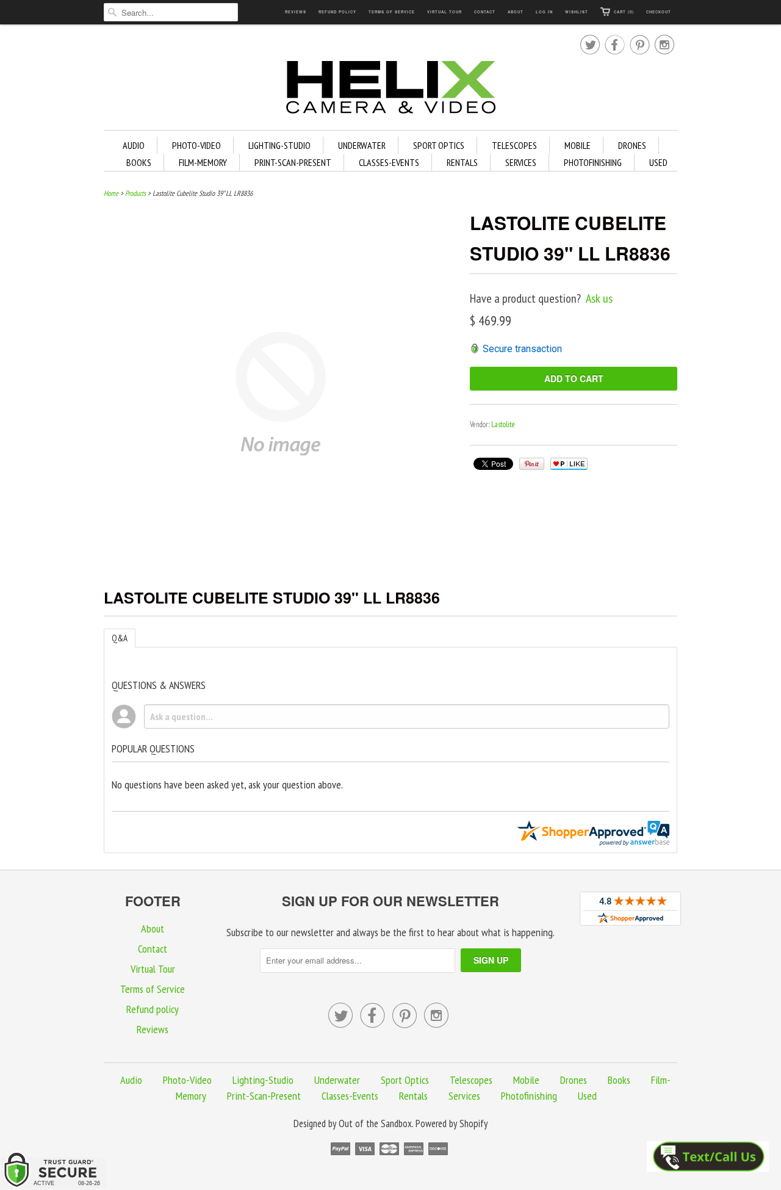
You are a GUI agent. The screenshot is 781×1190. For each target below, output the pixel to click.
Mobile (577, 145)
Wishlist (576, 12)
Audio (134, 145)
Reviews (295, 12)
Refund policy (337, 12)
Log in (544, 12)
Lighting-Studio (279, 145)
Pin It (531, 464)
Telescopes (514, 145)
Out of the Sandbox (375, 1123)
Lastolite (503, 424)
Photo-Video (196, 145)
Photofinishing (593, 162)
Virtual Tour (444, 12)
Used (658, 162)
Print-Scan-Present (292, 162)
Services (520, 162)
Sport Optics (438, 145)
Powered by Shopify (452, 1123)
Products (135, 193)
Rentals (462, 162)
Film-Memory (203, 162)
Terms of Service (392, 12)
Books (138, 162)
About (516, 12)
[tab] (119, 638)
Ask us (599, 298)
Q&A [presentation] (120, 638)
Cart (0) (624, 12)
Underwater (362, 145)
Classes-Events (389, 162)
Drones (632, 145)
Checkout (658, 12)
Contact (484, 12)
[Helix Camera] (390, 89)
